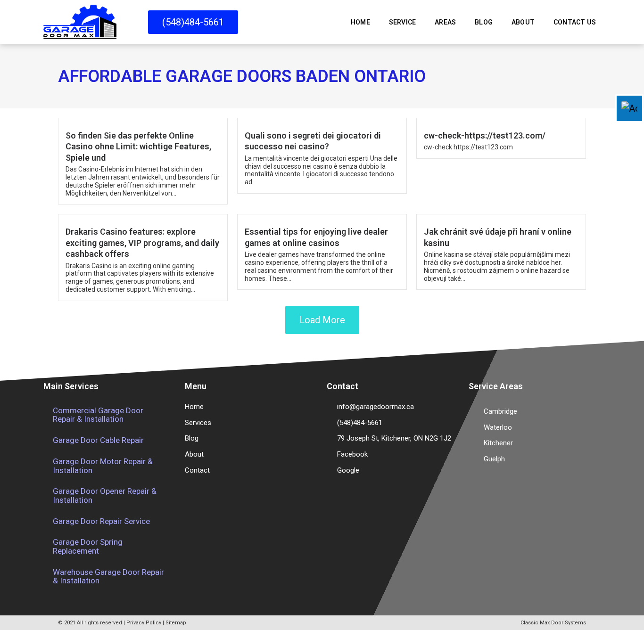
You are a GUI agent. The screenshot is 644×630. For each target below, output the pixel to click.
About (523, 22)
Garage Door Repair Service (101, 521)
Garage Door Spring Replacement (88, 546)
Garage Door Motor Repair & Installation (103, 466)
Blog (484, 22)
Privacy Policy (143, 623)
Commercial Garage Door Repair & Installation (98, 415)
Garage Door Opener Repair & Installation (105, 495)
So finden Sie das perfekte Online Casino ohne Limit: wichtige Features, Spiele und (138, 147)
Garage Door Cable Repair (98, 440)
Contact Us (574, 22)
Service (402, 22)
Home (360, 22)
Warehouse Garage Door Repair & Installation (108, 576)
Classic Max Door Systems (553, 623)
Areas (445, 22)
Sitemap (175, 623)
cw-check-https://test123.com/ (484, 135)
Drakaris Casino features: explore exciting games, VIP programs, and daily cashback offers (142, 243)
